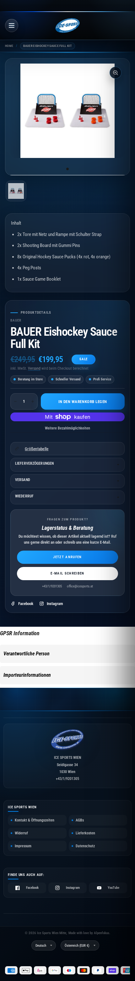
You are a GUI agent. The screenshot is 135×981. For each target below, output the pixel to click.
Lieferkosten (85, 833)
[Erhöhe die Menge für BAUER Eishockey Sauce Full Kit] (32, 401)
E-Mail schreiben (67, 573)
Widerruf (21, 833)
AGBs (80, 820)
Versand (34, 368)
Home (9, 46)
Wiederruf (24, 496)
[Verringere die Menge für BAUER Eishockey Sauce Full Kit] (15, 401)
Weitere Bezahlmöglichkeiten (67, 428)
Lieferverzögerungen (34, 463)
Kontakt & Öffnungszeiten (34, 820)
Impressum (23, 846)
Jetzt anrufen (67, 557)
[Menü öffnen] (11, 25)
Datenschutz (85, 846)
